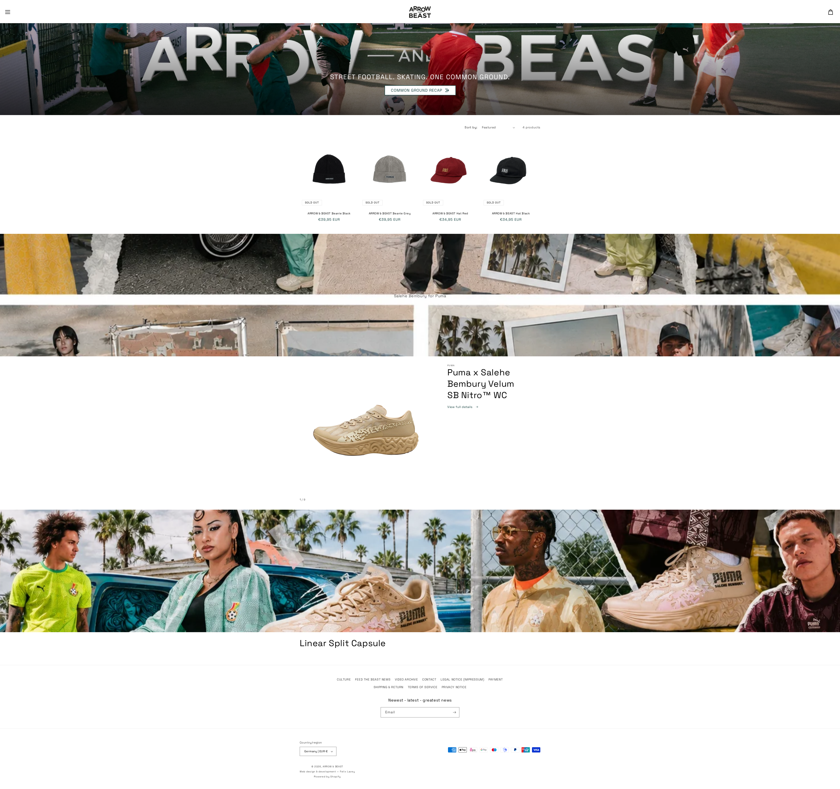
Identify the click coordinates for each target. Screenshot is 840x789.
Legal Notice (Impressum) (462, 679)
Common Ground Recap (416, 90)
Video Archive (406, 679)
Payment (495, 679)
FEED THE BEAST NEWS (372, 679)
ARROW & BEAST (333, 766)
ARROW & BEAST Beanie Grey (390, 213)
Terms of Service (423, 687)
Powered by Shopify (327, 776)
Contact (429, 679)
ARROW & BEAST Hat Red (450, 213)
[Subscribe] (454, 712)
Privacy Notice (454, 687)
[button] (7, 12)
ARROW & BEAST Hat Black (511, 213)
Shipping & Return (388, 687)
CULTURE (344, 679)
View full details (460, 407)
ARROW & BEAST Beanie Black (329, 213)
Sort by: (471, 127)
